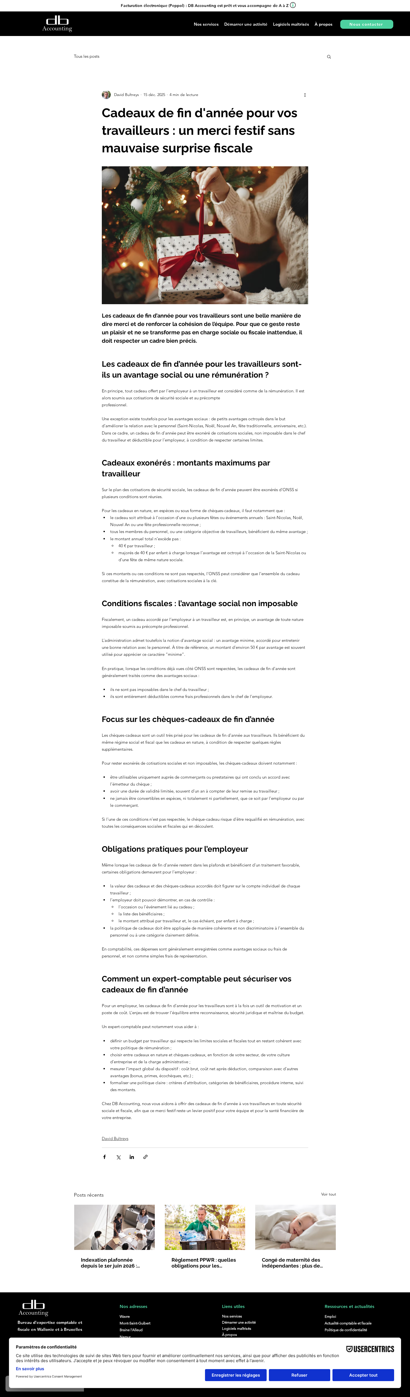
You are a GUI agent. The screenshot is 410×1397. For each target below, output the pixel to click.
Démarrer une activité (239, 1322)
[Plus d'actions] (305, 94)
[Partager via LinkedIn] (131, 1157)
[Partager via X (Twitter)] (118, 1157)
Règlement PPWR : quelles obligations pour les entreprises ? (204, 1263)
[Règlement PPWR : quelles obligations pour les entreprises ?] (205, 1227)
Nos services (232, 1316)
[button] (245, 24)
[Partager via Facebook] (104, 1157)
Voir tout (328, 1194)
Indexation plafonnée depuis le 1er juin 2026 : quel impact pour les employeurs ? (109, 1263)
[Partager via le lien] (145, 1157)
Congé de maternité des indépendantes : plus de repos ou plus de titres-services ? (291, 1263)
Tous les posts (86, 56)
